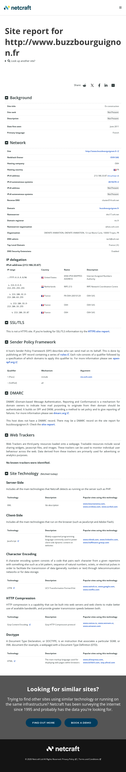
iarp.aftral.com (108, 662)
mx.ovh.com (86, 376)
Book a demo (81, 722)
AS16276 (112, 182)
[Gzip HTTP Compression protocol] (29, 624)
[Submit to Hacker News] (113, 85)
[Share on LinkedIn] (106, 85)
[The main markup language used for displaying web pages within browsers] (14, 661)
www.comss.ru (90, 623)
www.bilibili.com (91, 662)
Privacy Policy (68, 759)
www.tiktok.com (91, 539)
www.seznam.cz (106, 623)
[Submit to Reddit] (84, 85)
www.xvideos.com (92, 506)
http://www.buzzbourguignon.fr (101, 151)
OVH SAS (114, 157)
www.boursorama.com (94, 503)
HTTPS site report (98, 331)
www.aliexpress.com (93, 659)
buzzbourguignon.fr (109, 208)
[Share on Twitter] (92, 85)
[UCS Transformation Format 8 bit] (13, 588)
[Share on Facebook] (99, 85)
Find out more (43, 722)
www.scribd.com (110, 506)
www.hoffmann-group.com (96, 542)
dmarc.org (59, 413)
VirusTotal (112, 176)
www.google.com (106, 586)
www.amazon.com (92, 626)
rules (63, 354)
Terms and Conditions (89, 759)
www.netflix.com (91, 589)
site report (48, 424)
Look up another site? (22, 60)
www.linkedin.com (109, 539)
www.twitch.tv (90, 586)
